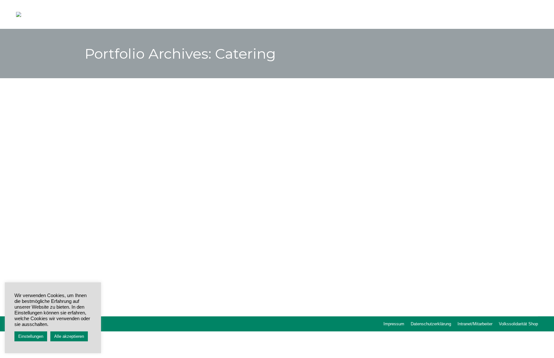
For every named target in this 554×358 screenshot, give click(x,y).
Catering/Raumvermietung (136, 258)
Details (277, 174)
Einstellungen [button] (30, 336)
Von (143, 270)
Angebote (101, 270)
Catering (120, 270)
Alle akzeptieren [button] (69, 336)
